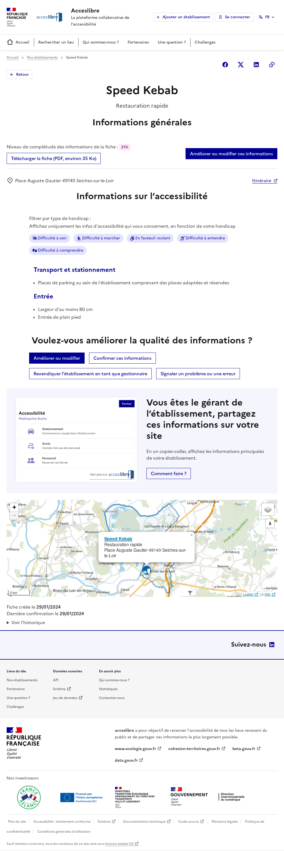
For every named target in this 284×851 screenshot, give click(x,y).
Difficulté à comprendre (60, 250)
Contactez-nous (112, 697)
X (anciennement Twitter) (240, 64)
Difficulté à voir (52, 238)
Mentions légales (225, 821)
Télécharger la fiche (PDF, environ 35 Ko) (53, 158)
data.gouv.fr (126, 760)
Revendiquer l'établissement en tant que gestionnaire (90, 373)
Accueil (22, 42)
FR (267, 17)
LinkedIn (271, 644)
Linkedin (256, 64)
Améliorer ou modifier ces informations (231, 153)
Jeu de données (65, 697)
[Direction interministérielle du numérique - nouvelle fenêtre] (208, 797)
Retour (22, 74)
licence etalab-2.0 (119, 843)
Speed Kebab (118, 538)
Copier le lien (271, 64)
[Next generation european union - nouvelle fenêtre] (82, 797)
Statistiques (108, 689)
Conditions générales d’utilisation (63, 831)
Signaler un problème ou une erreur (198, 373)
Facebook (225, 64)
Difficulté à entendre (205, 238)
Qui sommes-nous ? (101, 42)
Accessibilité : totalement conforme (62, 821)
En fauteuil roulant (152, 238)
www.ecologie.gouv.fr (135, 749)
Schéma (59, 689)
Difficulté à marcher (101, 238)
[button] (191, 535)
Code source (188, 821)
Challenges (205, 42)
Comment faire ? (168, 473)
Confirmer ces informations (122, 358)
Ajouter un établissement (186, 17)
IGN (267, 594)
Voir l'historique (28, 622)
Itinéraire (261, 180)
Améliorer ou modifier (57, 358)
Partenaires (138, 42)
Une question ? (172, 42)
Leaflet (248, 594)
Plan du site (17, 821)
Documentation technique (144, 821)
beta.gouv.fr (243, 749)
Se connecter (237, 17)
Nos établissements (42, 57)
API (56, 680)
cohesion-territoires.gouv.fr (194, 749)
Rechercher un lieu (56, 42)
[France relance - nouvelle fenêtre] (29, 797)
